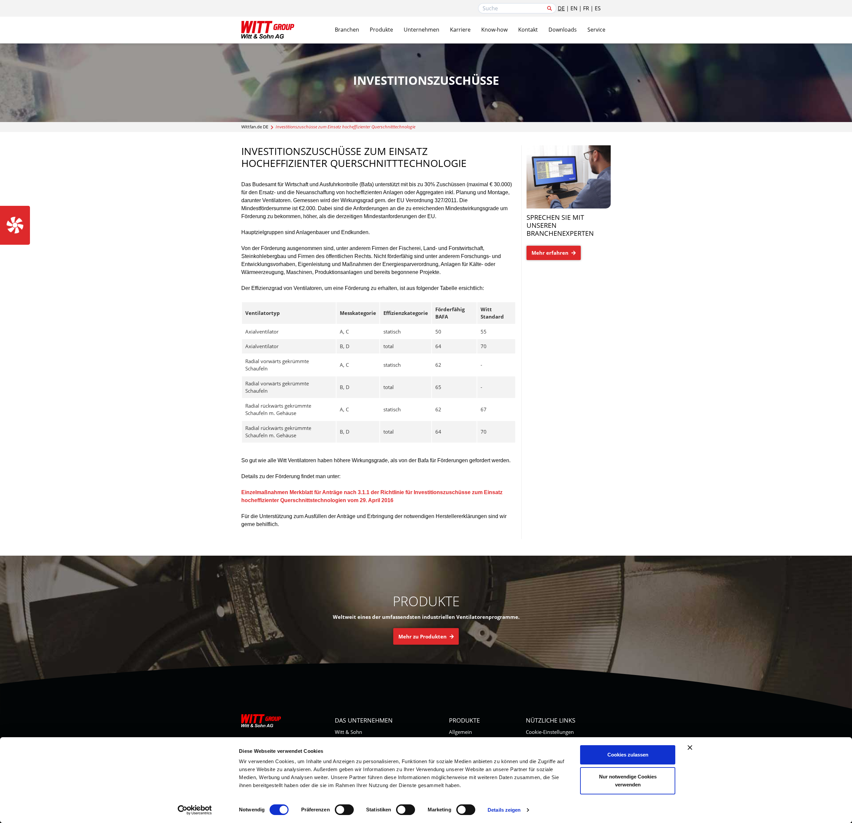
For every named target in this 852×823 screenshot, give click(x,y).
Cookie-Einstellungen (550, 732)
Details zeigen (504, 810)
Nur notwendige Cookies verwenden (628, 780)
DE (561, 8)
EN (573, 8)
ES (598, 8)
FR (586, 8)
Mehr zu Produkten (423, 636)
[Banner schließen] (690, 747)
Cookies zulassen (627, 754)
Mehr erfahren (551, 252)
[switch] (344, 809)
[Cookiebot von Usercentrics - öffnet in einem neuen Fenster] (195, 810)
